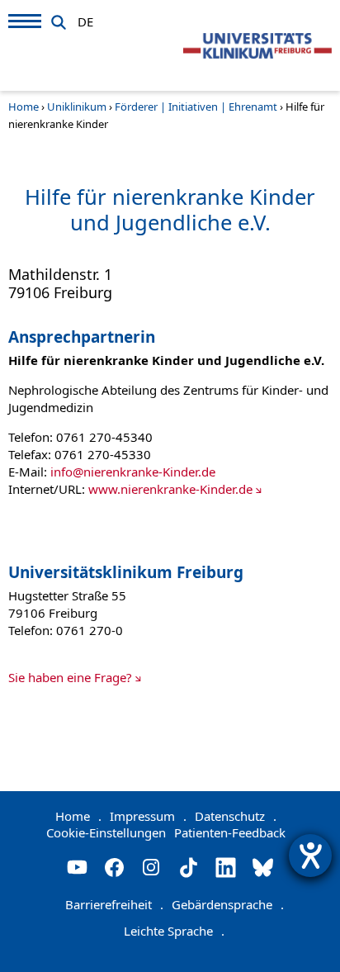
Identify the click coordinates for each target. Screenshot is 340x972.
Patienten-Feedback (230, 832)
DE (85, 19)
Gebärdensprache (228, 904)
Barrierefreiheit (114, 904)
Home (23, 106)
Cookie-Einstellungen (106, 832)
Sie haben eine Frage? (70, 677)
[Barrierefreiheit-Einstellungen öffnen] (310, 855)
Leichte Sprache (174, 930)
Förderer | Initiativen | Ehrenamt (196, 106)
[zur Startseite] (257, 46)
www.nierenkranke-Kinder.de (170, 489)
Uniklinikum (76, 106)
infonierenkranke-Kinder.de (132, 471)
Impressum (148, 816)
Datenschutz (235, 816)
